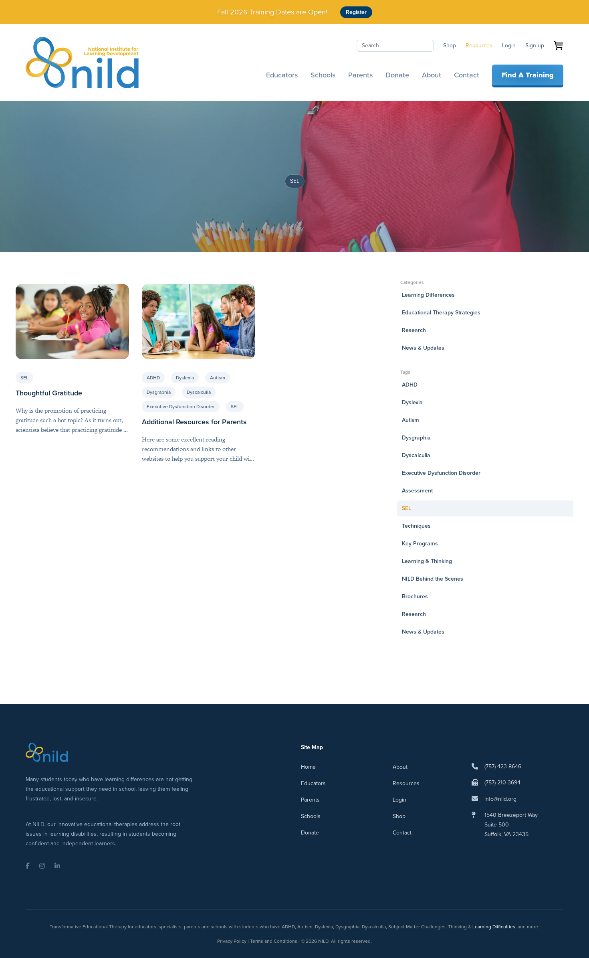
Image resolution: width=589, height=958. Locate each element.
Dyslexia (185, 377)
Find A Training (528, 75)
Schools (323, 75)
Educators (282, 75)
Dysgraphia (159, 392)
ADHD (153, 377)
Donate (397, 75)
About (431, 75)
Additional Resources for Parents (194, 422)
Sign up (534, 45)
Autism (217, 377)
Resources (479, 45)
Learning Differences (428, 295)
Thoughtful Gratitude (49, 393)
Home (308, 767)
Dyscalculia (199, 392)
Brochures (415, 596)
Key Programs (420, 543)
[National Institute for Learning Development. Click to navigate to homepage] (82, 62)
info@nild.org (500, 799)
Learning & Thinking (427, 561)
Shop (449, 45)
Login (509, 45)
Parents (360, 75)
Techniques (416, 526)
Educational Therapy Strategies (441, 312)
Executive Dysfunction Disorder (181, 406)
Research (414, 330)
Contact (466, 75)
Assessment (417, 490)
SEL (24, 377)
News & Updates (423, 348)
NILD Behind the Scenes (432, 579)
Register (356, 12)
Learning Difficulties (493, 926)
